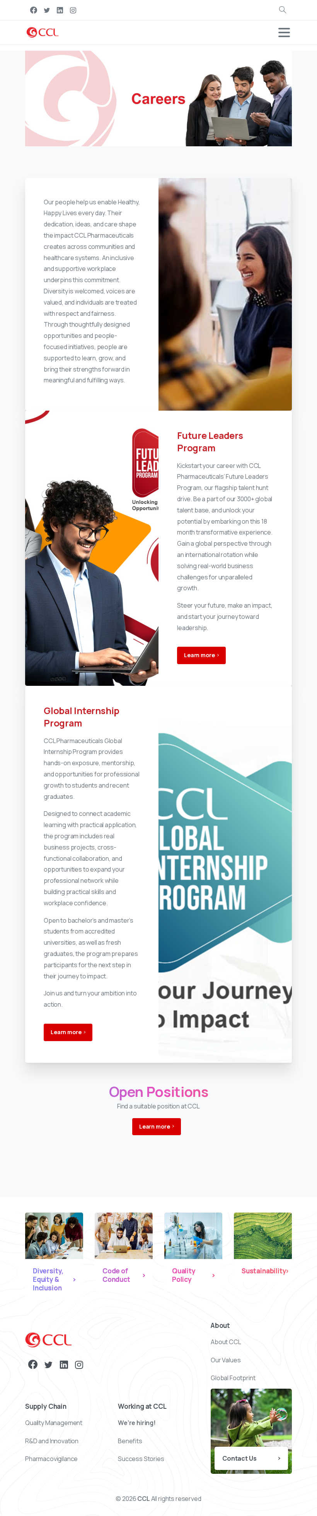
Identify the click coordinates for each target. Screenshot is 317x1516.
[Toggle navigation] (284, 32)
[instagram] (73, 10)
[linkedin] (59, 10)
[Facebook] (33, 10)
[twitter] (46, 10)
